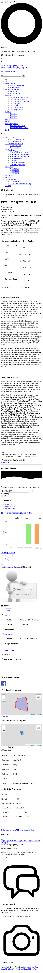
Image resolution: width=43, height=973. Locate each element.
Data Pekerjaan (15, 104)
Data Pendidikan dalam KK (19, 100)
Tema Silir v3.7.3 (30, 969)
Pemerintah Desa (16, 93)
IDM (7, 112)
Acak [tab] (7, 561)
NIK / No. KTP (6, 491)
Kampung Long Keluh (31, 967)
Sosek (7, 122)
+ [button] (4, 696)
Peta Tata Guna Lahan (17, 126)
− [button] (4, 699)
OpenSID (39, 714)
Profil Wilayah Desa (17, 85)
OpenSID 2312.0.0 (7, 969)
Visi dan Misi (14, 91)
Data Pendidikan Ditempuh (19, 102)
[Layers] (38, 697)
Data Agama (14, 106)
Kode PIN (4, 493)
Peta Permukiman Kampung (19, 128)
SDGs (7, 120)
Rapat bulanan (8, 634)
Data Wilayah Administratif (19, 98)
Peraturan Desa (10, 508)
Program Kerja (10, 506)
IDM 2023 (13, 114)
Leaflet (27, 714)
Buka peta (4, 716)
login (7, 130)
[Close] (2, 839)
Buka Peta (4, 747)
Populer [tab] (8, 559)
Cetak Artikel (7, 460)
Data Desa (9, 96)
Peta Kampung (10, 124)
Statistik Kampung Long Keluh (17, 513)
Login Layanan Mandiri (9, 841)
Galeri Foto (8, 650)
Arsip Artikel (9, 552)
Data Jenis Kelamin (16, 108)
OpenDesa (19, 969)
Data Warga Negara (16, 109)
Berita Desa (9, 504)
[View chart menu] (39, 518)
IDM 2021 (13, 118)
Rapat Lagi (7, 615)
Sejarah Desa (14, 87)
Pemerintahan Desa (12, 89)
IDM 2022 (13, 116)
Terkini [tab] (9, 557)
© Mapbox (33, 714)
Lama (8, 610)
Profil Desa (9, 83)
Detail (11, 747)
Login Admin (22, 841)
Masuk (4, 496)
